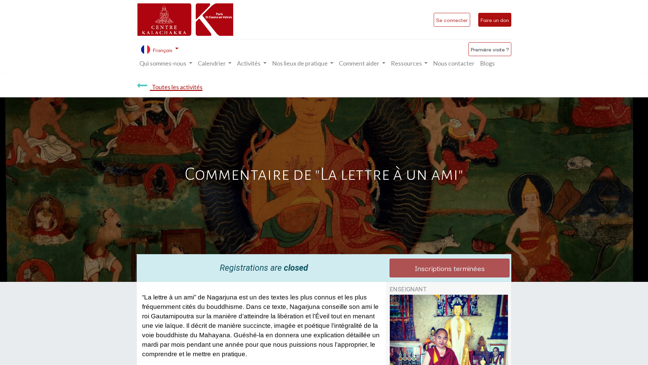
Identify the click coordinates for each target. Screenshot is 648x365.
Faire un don (495, 20)
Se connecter (452, 20)
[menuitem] (453, 63)
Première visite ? (490, 49)
